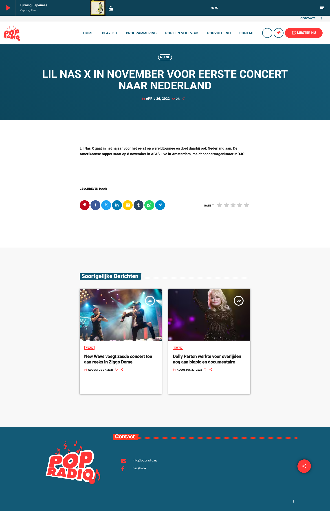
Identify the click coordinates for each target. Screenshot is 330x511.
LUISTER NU (304, 32)
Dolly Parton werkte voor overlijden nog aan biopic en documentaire (207, 359)
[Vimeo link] (12, 33)
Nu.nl (165, 57)
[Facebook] (321, 18)
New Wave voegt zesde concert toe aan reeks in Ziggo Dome (118, 359)
